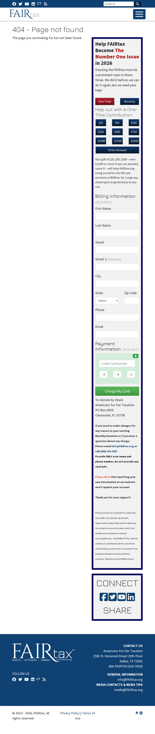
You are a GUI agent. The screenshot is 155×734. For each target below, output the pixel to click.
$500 (117, 132)
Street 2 (108, 259)
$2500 (134, 141)
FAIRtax (25, 14)
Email (99, 326)
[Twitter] (20, 4)
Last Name (103, 225)
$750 (134, 132)
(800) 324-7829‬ (108, 451)
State (99, 293)
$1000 (101, 141)
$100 (134, 123)
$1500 (118, 141)
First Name (103, 208)
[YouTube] (27, 4)
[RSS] (45, 4)
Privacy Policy (70, 713)
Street (99, 242)
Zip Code (130, 293)
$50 (117, 123)
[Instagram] (33, 4)
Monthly (129, 101)
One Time (104, 101)
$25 (101, 123)
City (98, 276)
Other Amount (117, 150)
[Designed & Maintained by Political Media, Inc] (137, 713)
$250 (101, 132)
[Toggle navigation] (139, 14)
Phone (99, 310)
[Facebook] (14, 4)
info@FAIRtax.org (123, 446)
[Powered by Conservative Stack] (141, 713)
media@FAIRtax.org (128, 690)
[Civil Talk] (39, 3)
